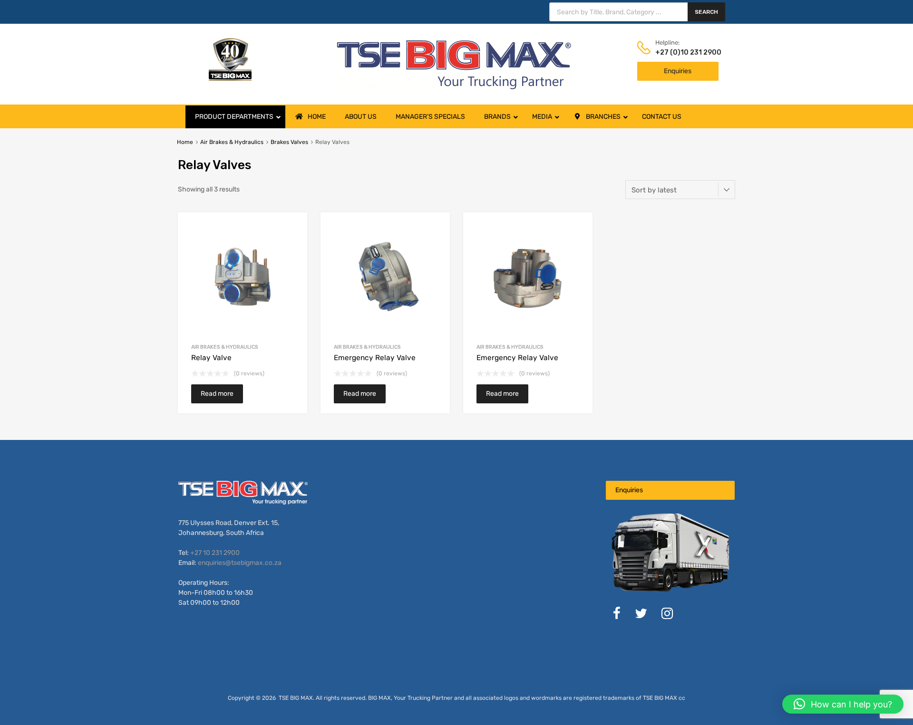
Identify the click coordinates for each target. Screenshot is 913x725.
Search (706, 12)
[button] (842, 704)
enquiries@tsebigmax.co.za (240, 563)
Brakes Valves (289, 142)
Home (185, 142)
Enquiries (677, 71)
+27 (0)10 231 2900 (678, 52)
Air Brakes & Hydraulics (231, 142)
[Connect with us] (617, 616)
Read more (217, 394)
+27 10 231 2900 (215, 553)
